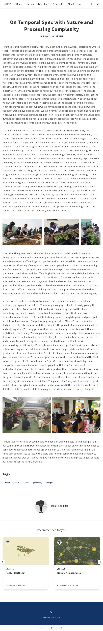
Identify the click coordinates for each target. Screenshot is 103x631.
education (18, 483)
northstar (44, 36)
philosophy (37, 483)
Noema (30, 4)
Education (43, 4)
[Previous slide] (2, 562)
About (71, 4)
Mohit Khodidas (59, 505)
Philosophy (58, 4)
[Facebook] (41, 628)
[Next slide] (100, 562)
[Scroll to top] (62, 628)
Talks (27, 483)
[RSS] (51, 612)
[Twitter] (52, 628)
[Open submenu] (80, 4)
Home (19, 4)
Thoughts (49, 483)
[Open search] (92, 4)
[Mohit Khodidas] (41, 506)
